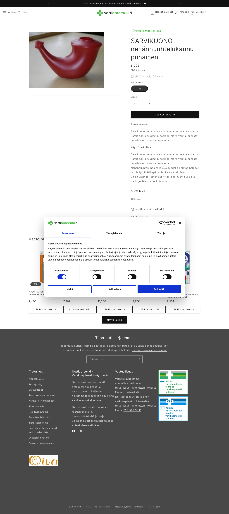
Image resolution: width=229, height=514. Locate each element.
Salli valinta (114, 289)
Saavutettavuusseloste (41, 443)
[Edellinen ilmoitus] (48, 3)
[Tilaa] (139, 359)
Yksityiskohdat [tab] (114, 233)
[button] (6, 13)
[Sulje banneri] (180, 223)
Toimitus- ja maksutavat (42, 395)
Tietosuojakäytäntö (122, 507)
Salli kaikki (159, 289)
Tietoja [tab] (161, 233)
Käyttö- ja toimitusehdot (42, 400)
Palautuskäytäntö (38, 411)
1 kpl (139, 88)
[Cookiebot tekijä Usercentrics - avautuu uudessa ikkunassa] (161, 223)
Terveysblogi (36, 384)
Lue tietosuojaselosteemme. (149, 350)
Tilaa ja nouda (36, 406)
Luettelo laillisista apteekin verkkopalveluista (43, 430)
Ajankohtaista (36, 379)
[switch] (97, 276)
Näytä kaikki (114, 319)
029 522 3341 (132, 410)
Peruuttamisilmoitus (39, 417)
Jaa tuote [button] (139, 191)
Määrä (134, 97)
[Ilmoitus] (180, 3)
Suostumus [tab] (68, 233)
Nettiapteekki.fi (84, 507)
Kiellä (70, 289)
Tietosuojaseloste (38, 422)
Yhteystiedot (36, 389)
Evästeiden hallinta (39, 437)
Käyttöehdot (139, 507)
